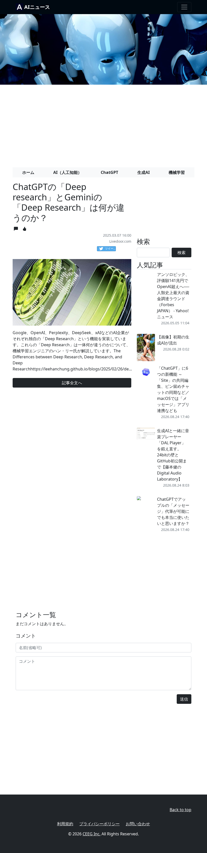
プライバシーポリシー (99, 824)
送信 (184, 699)
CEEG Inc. (91, 834)
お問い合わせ (138, 824)
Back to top (180, 809)
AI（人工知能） (67, 172)
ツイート (110, 248)
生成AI (143, 172)
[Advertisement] (103, 124)
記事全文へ (72, 383)
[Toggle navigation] (184, 7)
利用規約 (65, 824)
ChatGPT (109, 172)
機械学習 (177, 172)
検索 (181, 252)
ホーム (28, 172)
